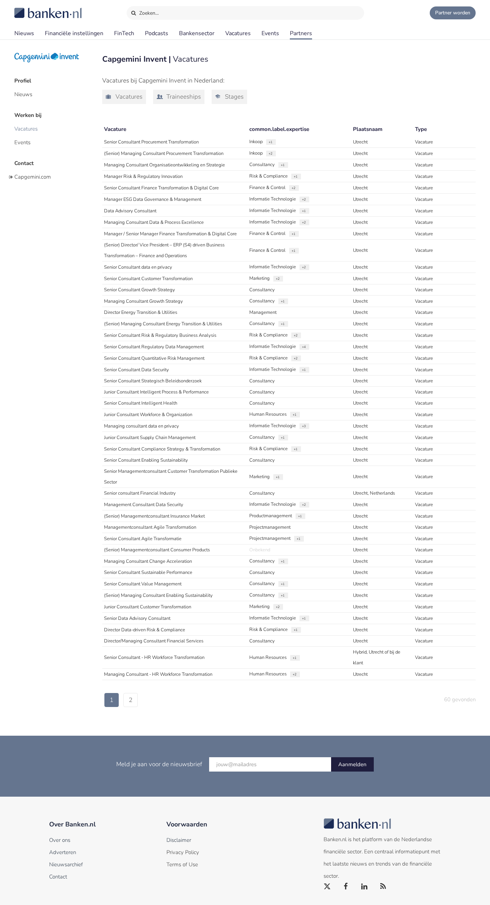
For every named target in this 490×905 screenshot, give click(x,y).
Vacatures (238, 33)
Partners (301, 33)
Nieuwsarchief (66, 864)
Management (263, 312)
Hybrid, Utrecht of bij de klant (376, 657)
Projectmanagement (270, 527)
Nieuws (24, 33)
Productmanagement (275, 516)
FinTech (124, 33)
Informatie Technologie (277, 199)
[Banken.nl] (30, 8)
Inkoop (260, 141)
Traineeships (183, 97)
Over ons (59, 840)
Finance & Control (272, 187)
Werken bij (28, 115)
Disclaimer (178, 840)
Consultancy (266, 164)
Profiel (22, 80)
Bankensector (197, 33)
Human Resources (272, 414)
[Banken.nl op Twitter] (327, 887)
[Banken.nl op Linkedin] (365, 887)
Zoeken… (148, 13)
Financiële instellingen (74, 33)
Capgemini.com (32, 176)
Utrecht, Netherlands (374, 493)
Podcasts (156, 33)
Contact (24, 163)
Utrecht (360, 142)
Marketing (264, 278)
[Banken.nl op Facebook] (346, 887)
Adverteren (62, 852)
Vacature (424, 142)
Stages (233, 97)
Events (270, 33)
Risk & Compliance (273, 176)
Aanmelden (352, 764)
